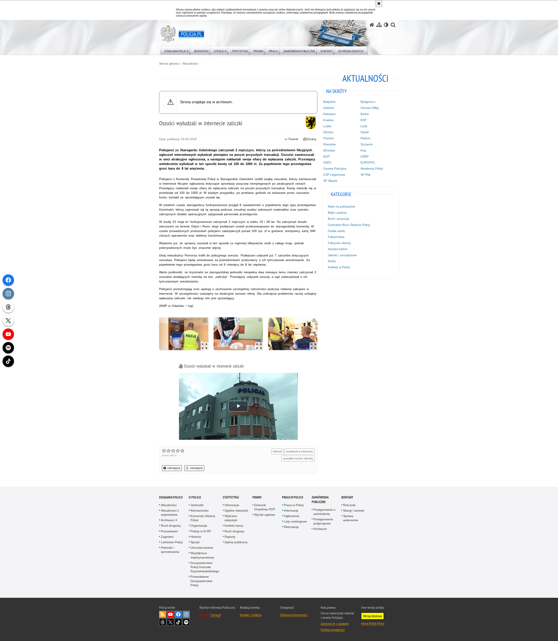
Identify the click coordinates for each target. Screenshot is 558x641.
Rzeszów (329, 144)
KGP (326, 156)
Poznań (328, 138)
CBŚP (365, 156)
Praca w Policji (292, 497)
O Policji (195, 497)
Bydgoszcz (368, 101)
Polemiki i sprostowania (170, 549)
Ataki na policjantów (341, 206)
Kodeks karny (234, 525)
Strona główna (169, 63)
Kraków (328, 120)
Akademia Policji (372, 168)
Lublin (327, 126)
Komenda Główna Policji (203, 518)
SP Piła (365, 174)
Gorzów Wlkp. (370, 108)
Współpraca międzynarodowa (202, 555)
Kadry (332, 261)
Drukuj (311, 139)
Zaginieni (167, 536)
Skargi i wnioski (353, 510)
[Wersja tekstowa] (386, 24)
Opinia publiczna (236, 542)
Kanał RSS (162, 614)
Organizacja (199, 525)
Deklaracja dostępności (293, 615)
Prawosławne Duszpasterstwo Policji (202, 581)
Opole (365, 132)
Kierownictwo (200, 510)
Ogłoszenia (291, 516)
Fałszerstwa (336, 237)
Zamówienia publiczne (320, 499)
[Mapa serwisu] (379, 24)
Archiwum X (169, 520)
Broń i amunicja (338, 218)
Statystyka (231, 497)
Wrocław (329, 150)
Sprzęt (195, 542)
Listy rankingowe (295, 521)
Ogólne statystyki (236, 510)
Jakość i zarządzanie (342, 255)
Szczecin (367, 144)
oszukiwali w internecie (299, 451)
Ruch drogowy (171, 525)
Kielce (365, 114)
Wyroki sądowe (264, 514)
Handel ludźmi (337, 249)
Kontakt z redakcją (250, 615)
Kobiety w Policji (339, 267)
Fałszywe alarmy (339, 243)
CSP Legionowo (334, 174)
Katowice (329, 114)
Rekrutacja (291, 527)
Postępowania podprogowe (323, 521)
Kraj (363, 150)
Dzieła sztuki (336, 231)
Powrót (293, 139)
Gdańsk (328, 108)
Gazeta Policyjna (334, 168)
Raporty (230, 536)
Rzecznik (349, 505)
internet (277, 451)
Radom (366, 138)
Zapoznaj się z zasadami (335, 623)
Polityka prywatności (333, 629)
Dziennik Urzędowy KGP (264, 507)
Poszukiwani (169, 531)
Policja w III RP (201, 531)
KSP (363, 120)
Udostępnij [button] (173, 468)
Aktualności (190, 63)
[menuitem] (176, 50)
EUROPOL (368, 162)
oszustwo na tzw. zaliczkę (298, 458)
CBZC (327, 162)
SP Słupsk (330, 180)
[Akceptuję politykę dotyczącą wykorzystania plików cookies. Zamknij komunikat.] (379, 3)
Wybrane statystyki (231, 518)
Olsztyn (328, 132)
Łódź (364, 126)
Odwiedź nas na (170, 614)
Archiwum (320, 529)
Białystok (329, 101)
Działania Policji (171, 497)
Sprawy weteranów (350, 518)
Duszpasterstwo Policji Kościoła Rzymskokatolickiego (205, 567)
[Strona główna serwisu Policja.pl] (371, 24)
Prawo (257, 497)
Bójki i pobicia (337, 212)
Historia (196, 536)
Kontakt (347, 497)
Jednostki (197, 505)
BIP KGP (216, 615)
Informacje (232, 505)
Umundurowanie (202, 547)
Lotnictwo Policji (172, 542)
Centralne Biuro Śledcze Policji (349, 225)
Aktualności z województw (170, 512)
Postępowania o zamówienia (324, 512)
